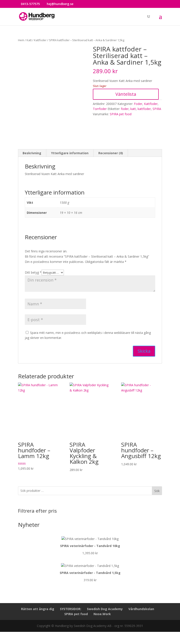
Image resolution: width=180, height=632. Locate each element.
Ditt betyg (33, 272)
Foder (138, 104)
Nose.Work (102, 614)
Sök (157, 491)
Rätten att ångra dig (37, 609)
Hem (21, 40)
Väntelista (125, 94)
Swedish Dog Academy (105, 609)
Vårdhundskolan (141, 609)
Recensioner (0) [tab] (110, 153)
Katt (29, 40)
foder (125, 109)
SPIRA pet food (120, 114)
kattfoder (144, 109)
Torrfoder (100, 109)
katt (133, 109)
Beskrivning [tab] (32, 153)
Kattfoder (40, 40)
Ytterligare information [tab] (69, 153)
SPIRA (157, 109)
